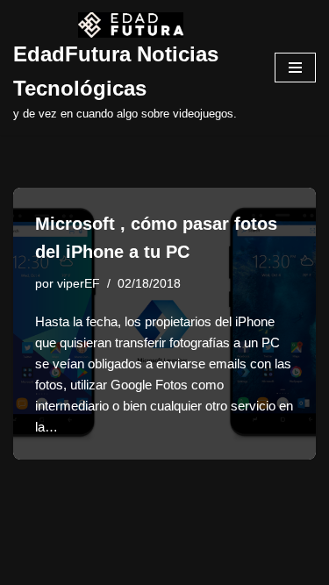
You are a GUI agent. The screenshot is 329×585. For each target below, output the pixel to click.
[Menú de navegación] (295, 67)
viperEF (78, 283)
